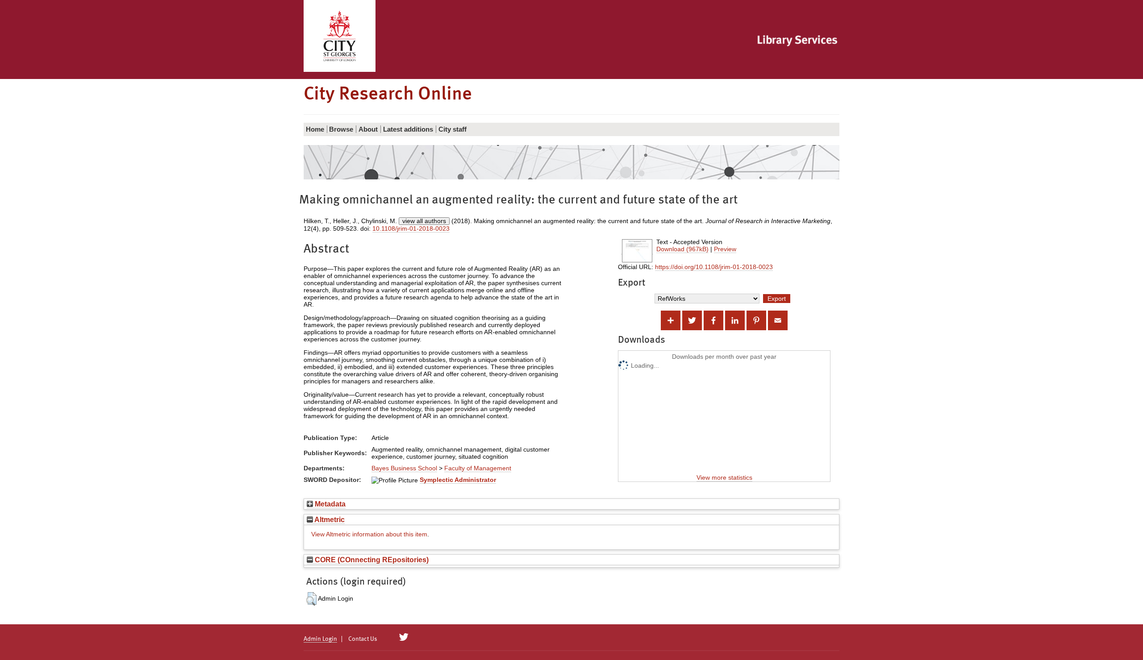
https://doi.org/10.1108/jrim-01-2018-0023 (714, 266)
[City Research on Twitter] (404, 637)
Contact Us (362, 639)
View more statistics (724, 477)
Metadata (329, 504)
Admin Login (320, 639)
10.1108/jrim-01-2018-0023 (411, 228)
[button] (311, 599)
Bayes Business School (404, 468)
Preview (725, 249)
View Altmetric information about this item (369, 534)
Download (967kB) (682, 249)
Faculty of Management (477, 468)
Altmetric (329, 519)
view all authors (424, 220)
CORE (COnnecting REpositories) (371, 560)
